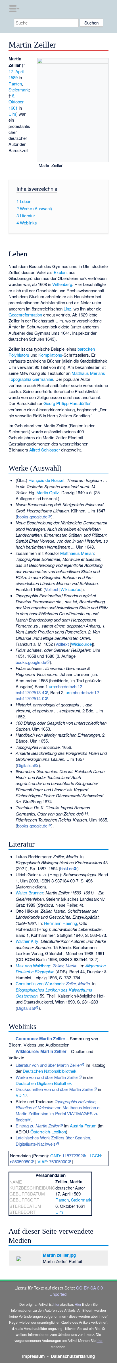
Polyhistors (19, 355)
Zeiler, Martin (78, 983)
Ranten (15, 84)
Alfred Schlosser (44, 450)
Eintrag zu (37, 1126)
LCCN (95, 1155)
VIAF (42, 1161)
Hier (78, 1304)
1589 (13, 77)
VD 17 (21, 1095)
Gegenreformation (25, 315)
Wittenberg (62, 284)
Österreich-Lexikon (48, 1132)
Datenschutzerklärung (73, 1356)
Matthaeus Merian (77, 553)
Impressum (33, 1356)
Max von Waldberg (33, 965)
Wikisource (70, 589)
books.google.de (32, 517)
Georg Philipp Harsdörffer (67, 403)
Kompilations (50, 355)
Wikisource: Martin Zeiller (41, 1051)
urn (52, 686)
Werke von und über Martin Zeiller (47, 1077)
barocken (86, 349)
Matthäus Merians (88, 373)
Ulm (12, 114)
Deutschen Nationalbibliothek (49, 1071)
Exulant (61, 272)
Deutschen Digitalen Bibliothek (44, 1083)
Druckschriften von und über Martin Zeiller (54, 1089)
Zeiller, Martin (65, 965)
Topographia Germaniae (31, 379)
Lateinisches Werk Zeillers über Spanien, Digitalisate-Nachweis (53, 1141)
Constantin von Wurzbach (40, 983)
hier (56, 1304)
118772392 (72, 1155)
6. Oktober (16, 99)
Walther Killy (27, 941)
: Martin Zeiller (40, 1038)
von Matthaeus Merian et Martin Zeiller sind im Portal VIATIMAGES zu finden (58, 1110)
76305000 (58, 1161)
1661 (13, 108)
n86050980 (20, 1161)
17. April (16, 71)
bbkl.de (67, 868)
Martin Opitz (47, 492)
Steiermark (19, 90)
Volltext (51, 589)
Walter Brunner (29, 893)
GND (55, 1155)
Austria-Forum (83, 1126)
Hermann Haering (60, 923)
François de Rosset (46, 480)
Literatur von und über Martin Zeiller (48, 1065)
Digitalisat (26, 765)
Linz (67, 309)
